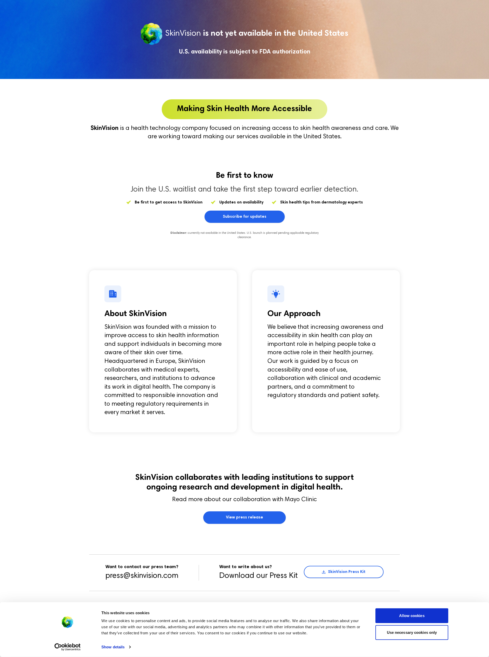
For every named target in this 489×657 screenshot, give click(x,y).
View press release (244, 517)
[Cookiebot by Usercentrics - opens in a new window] (67, 647)
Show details (113, 647)
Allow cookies (411, 615)
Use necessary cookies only (412, 632)
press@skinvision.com (141, 576)
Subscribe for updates (244, 217)
